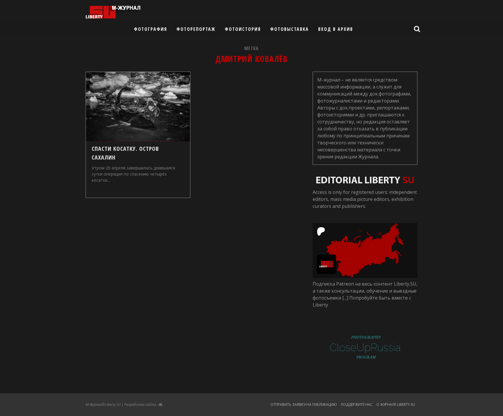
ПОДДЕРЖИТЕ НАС (357, 404)
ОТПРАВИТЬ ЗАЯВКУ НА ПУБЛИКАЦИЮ (303, 404)
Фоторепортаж (195, 29)
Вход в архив (335, 29)
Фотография (150, 29)
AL (161, 404)
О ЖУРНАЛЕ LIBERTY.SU (395, 404)
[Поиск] (418, 29)
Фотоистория (243, 29)
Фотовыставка (289, 29)
